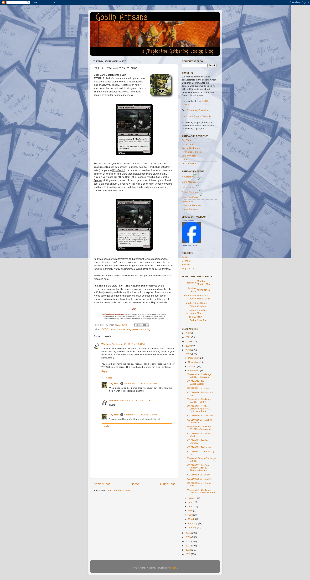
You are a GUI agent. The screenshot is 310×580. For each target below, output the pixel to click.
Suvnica (186, 264)
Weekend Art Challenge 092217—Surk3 (199, 400)
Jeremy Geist (189, 156)
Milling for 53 (203, 290)
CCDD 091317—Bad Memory (197, 441)
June (191, 506)
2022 (188, 333)
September (194, 370)
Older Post (167, 484)
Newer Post (101, 484)
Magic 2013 (188, 268)
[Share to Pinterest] (147, 325)
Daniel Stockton (190, 209)
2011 (188, 554)
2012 (188, 550)
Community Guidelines (198, 110)
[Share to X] (141, 325)
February (193, 523)
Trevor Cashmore (191, 148)
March (191, 519)
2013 (188, 546)
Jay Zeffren (188, 144)
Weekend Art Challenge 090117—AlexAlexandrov (201, 491)
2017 (188, 354)
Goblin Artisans (188, 221)
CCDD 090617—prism (198, 475)
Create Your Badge (189, 245)
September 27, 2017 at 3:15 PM (140, 415)
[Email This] (135, 325)
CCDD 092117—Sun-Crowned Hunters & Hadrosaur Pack (198, 409)
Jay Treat (114, 383)
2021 (188, 337)
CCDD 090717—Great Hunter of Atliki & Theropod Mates (198, 468)
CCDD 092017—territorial (200, 415)
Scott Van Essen (190, 197)
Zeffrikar (186, 261)
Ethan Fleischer (190, 192)
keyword (113, 329)
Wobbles (106, 344)
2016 (188, 533)
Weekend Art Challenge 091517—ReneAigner (199, 427)
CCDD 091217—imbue (199, 447)
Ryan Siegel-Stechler (192, 152)
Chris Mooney (189, 182)
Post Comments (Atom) (119, 490)
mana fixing (125, 329)
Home (135, 484)
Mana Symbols (203, 116)
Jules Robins (188, 187)
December (193, 358)
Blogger (173, 568)
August (192, 498)
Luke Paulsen (189, 163)
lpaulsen (191, 283)
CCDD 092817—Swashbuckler (195, 382)
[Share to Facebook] (144, 325)
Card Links (187, 116)
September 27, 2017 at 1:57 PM (140, 383)
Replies (108, 378)
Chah (184, 159)
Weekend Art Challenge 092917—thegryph (199, 375)
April (190, 515)
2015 (188, 537)
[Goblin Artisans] (191, 242)
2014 (188, 541)
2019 (188, 346)
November (193, 362)
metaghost (187, 201)
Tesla (184, 257)
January (192, 527)
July (190, 502)
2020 (188, 341)
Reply (104, 371)
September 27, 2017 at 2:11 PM (136, 400)
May (190, 510)
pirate (135, 329)
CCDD (105, 329)
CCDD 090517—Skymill (199, 479)
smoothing (145, 329)
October (192, 366)
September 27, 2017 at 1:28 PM (128, 344)
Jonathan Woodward (192, 205)
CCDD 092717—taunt (198, 388)
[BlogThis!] (138, 325)
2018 (188, 350)
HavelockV (187, 177)
